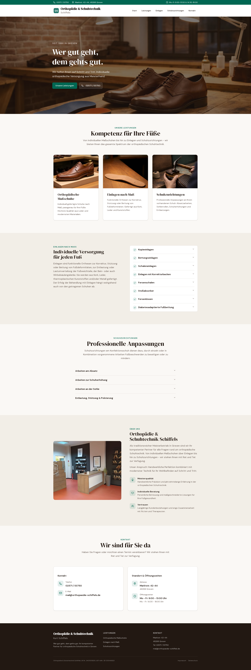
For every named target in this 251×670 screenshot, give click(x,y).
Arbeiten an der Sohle (87, 389)
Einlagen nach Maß (111, 642)
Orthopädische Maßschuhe (115, 638)
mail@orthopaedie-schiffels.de (166, 648)
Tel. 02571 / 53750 (161, 645)
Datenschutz (193, 661)
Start (134, 10)
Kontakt (192, 10)
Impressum (182, 661)
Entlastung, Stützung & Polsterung (94, 398)
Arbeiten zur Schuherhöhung (91, 380)
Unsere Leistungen (64, 85)
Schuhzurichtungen (175, 10)
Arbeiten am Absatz (86, 371)
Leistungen (146, 10)
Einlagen (159, 10)
